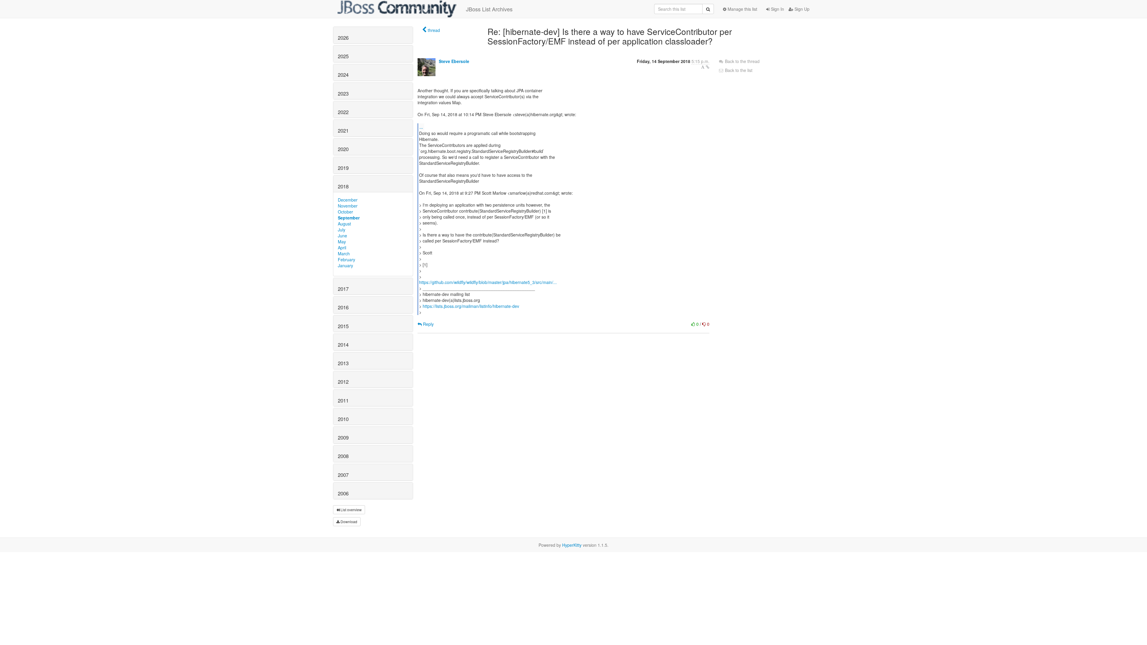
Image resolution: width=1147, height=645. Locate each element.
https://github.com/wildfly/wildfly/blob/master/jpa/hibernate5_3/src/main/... (488, 282)
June (342, 236)
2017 (343, 288)
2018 (343, 186)
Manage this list (741, 9)
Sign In (777, 9)
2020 (343, 149)
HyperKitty (572, 545)
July (341, 230)
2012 (343, 381)
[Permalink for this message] (707, 67)
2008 (343, 456)
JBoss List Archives (489, 9)
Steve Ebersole (454, 61)
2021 (343, 130)
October (345, 212)
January (345, 265)
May (342, 242)
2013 (343, 363)
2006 (343, 493)
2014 (343, 344)
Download (348, 521)
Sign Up (801, 9)
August (344, 224)
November (348, 206)
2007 (343, 474)
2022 (343, 112)
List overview (351, 509)
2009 (343, 437)
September (349, 218)
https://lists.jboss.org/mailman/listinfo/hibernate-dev (471, 306)
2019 (343, 167)
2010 (343, 419)
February (346, 259)
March (344, 254)
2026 (343, 37)
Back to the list (738, 70)
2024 (343, 74)
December (348, 200)
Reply (428, 324)
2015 (343, 326)
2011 (343, 400)
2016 (343, 307)
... (421, 126)
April (342, 248)
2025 (343, 56)
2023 (343, 93)
